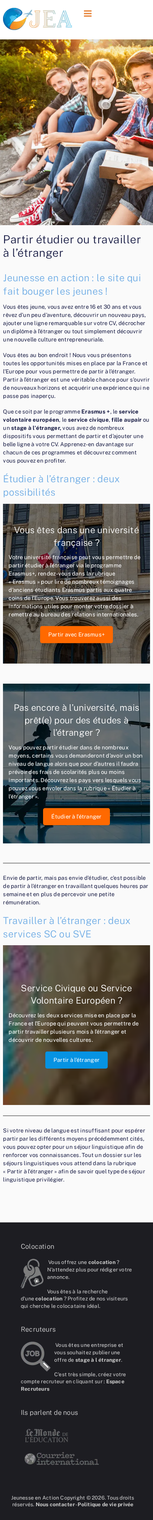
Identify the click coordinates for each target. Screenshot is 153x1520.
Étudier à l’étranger (76, 816)
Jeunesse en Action (35, 1498)
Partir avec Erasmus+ (76, 634)
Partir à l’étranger (76, 1060)
